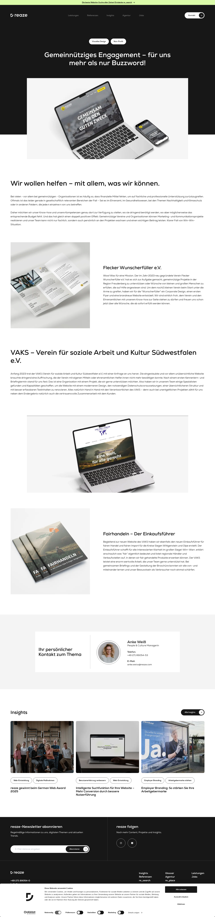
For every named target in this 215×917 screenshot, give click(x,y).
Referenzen (92, 15)
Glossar (169, 873)
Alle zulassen (181, 889)
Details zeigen (133, 913)
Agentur (127, 15)
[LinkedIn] (132, 843)
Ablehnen (181, 904)
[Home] (19, 15)
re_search (144, 880)
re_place (170, 880)
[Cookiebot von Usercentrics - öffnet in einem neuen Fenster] (30, 912)
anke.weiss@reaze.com (139, 664)
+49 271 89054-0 (20, 880)
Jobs (141, 15)
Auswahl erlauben (181, 897)
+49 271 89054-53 (137, 655)
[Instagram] (120, 843)
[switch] (80, 912)
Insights (110, 15)
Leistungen (73, 15)
